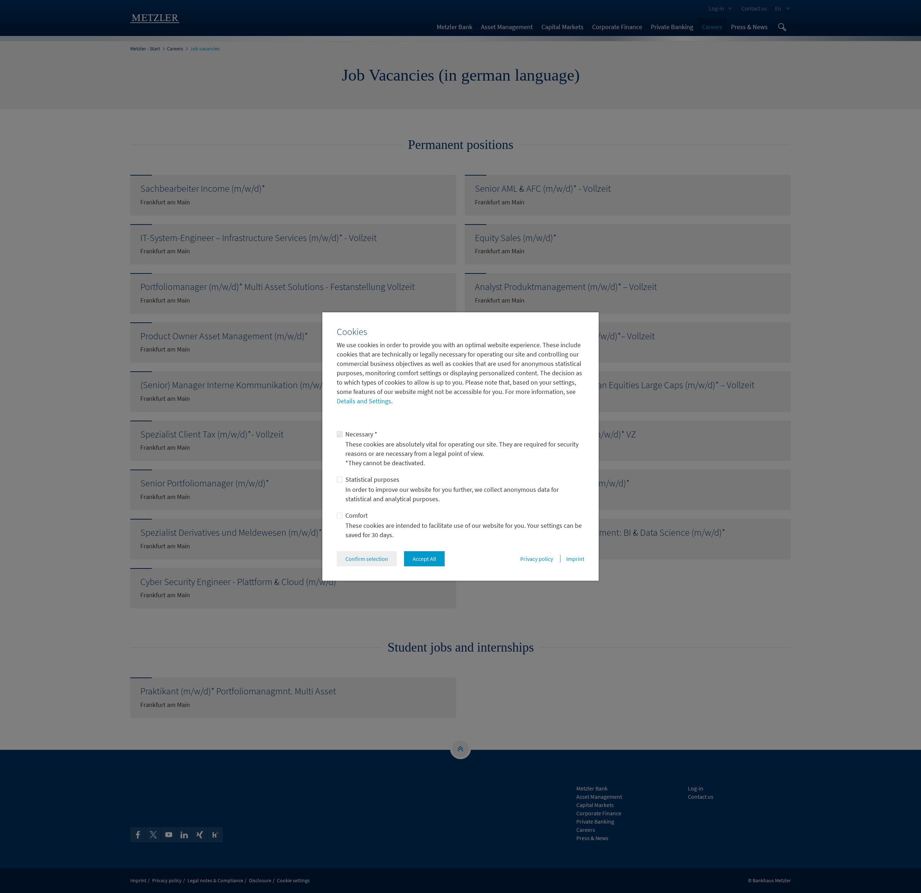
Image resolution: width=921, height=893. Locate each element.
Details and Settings (364, 401)
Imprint (575, 558)
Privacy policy (536, 558)
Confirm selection (366, 558)
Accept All (424, 558)
